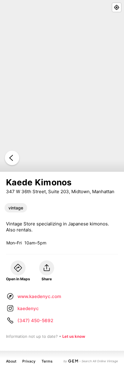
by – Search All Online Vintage (91, 361)
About (11, 361)
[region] (62, 86)
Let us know (73, 336)
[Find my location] (116, 7)
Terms (47, 361)
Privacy (29, 361)
